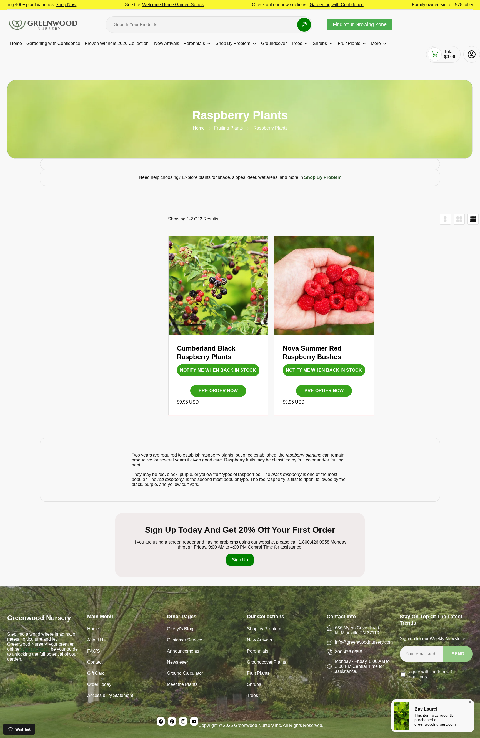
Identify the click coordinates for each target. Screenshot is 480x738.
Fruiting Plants (228, 128)
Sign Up (240, 559)
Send (458, 653)
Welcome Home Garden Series (133, 4)
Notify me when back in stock (218, 370)
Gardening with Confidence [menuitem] (53, 43)
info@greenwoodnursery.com (364, 642)
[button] (435, 54)
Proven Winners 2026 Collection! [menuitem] (117, 43)
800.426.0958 (348, 652)
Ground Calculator (185, 674)
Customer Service (184, 640)
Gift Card (96, 674)
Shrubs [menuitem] (320, 43)
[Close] (470, 701)
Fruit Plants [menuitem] (349, 43)
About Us (96, 640)
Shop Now (26, 4)
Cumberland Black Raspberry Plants (206, 352)
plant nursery (34, 649)
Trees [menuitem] (296, 43)
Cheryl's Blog (180, 629)
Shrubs (254, 685)
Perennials (257, 652)
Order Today (99, 685)
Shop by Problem (264, 629)
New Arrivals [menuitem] (166, 43)
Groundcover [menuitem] (274, 43)
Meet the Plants (182, 685)
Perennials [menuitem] (194, 43)
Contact (94, 663)
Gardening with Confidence (297, 4)
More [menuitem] (376, 43)
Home (199, 128)
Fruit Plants (258, 674)
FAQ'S (93, 652)
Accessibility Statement (110, 696)
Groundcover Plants (266, 663)
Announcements (183, 652)
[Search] (304, 25)
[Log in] (471, 54)
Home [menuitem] (16, 43)
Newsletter (177, 663)
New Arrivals (259, 640)
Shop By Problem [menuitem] (233, 43)
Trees (252, 696)
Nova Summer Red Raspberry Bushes (312, 352)
